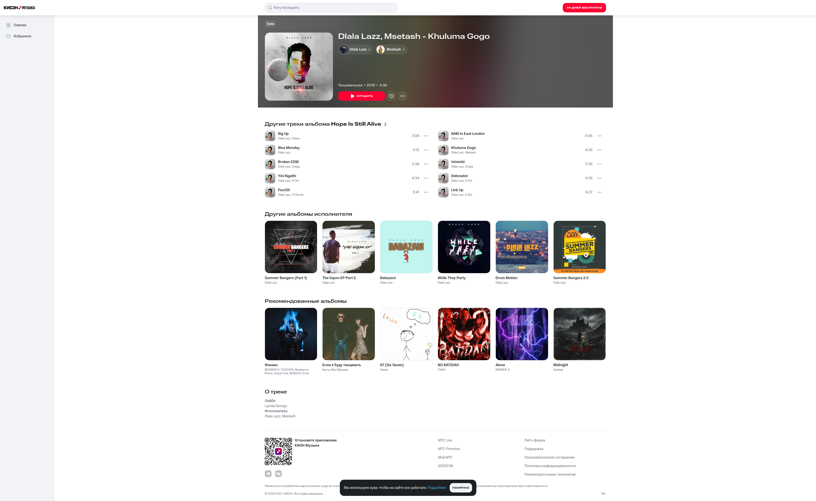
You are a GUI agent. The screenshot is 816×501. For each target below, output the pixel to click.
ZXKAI (441, 370)
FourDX (284, 190)
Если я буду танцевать (341, 365)
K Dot (295, 181)
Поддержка (534, 448)
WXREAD (295, 373)
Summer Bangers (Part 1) (286, 278)
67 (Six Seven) (392, 365)
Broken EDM (288, 162)
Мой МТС (445, 457)
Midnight (560, 365)
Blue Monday (289, 147)
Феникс (271, 365)
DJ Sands (298, 195)
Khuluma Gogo (463, 147)
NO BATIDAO (448, 365)
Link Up (457, 190)
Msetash (470, 152)
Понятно (460, 488)
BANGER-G (503, 370)
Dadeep (558, 370)
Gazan (384, 370)
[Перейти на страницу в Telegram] (268, 473)
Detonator (459, 176)
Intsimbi (458, 162)
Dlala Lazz (284, 138)
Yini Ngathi (287, 176)
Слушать (365, 96)
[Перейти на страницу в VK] (278, 473)
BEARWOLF (272, 370)
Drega (296, 167)
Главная (20, 25)
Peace (296, 138)
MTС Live (445, 440)
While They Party (452, 278)
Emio (306, 373)
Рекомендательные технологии (550, 474)
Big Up (283, 133)
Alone (500, 365)
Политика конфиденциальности (550, 466)
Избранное (22, 36)
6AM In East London (468, 133)
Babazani (388, 278)
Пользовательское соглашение (550, 457)
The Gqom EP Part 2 (339, 278)
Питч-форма (535, 440)
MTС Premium (449, 448)
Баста (326, 370)
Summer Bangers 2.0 (571, 278)
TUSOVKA (287, 370)
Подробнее (437, 487)
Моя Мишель (339, 370)
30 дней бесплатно (584, 8)
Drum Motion (507, 278)
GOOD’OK (445, 466)
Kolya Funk (281, 373)
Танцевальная (350, 85)
